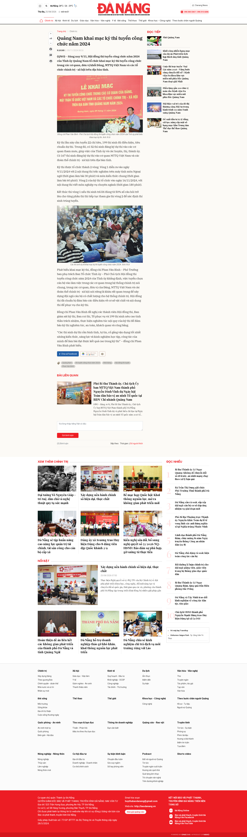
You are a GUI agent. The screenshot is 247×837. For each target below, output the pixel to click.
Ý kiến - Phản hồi (80, 728)
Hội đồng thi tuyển (122, 363)
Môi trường (43, 704)
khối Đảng (107, 363)
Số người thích (136, 443)
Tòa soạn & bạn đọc (83, 722)
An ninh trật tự (44, 728)
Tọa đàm (181, 746)
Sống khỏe (42, 707)
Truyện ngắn (182, 680)
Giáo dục (84, 20)
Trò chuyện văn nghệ (151, 777)
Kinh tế (66, 20)
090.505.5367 (189, 12)
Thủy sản (42, 763)
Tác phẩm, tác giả (185, 683)
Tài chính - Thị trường (117, 687)
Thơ (179, 676)
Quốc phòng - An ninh (49, 722)
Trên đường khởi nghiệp (152, 781)
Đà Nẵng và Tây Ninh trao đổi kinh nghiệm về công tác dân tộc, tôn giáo (191, 600)
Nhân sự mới (43, 691)
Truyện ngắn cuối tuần (152, 766)
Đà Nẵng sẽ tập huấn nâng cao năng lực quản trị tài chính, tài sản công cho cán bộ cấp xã (56, 546)
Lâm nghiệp (43, 766)
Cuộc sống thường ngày (48, 715)
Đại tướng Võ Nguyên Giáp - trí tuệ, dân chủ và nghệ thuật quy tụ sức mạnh (57, 499)
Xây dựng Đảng (44, 676)
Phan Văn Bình (68, 366)
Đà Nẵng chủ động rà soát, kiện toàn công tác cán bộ (192, 554)
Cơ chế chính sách (81, 766)
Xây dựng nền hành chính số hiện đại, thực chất (98, 497)
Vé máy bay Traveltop (179, 631)
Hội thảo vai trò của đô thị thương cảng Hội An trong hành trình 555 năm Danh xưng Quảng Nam (176, 108)
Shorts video (184, 754)
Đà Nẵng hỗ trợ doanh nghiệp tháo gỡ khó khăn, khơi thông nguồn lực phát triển (99, 646)
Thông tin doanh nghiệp (120, 722)
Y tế (114, 20)
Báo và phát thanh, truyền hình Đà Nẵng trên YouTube (190, 822)
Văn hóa (181, 691)
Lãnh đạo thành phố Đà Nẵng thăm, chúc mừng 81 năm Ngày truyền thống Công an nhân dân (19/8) (191, 540)
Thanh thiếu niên (80, 687)
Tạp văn (181, 687)
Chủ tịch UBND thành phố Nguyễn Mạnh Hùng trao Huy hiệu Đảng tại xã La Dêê (191, 615)
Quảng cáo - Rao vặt (153, 722)
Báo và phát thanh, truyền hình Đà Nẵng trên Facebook (190, 816)
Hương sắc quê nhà (151, 770)
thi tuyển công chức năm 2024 (88, 363)
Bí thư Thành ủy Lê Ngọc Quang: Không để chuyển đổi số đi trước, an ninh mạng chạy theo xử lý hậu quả (191, 474)
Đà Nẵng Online (182, 810)
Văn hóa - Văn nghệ (100, 20)
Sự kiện (145, 683)
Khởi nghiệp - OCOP (116, 680)
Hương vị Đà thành (185, 739)
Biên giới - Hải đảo (46, 735)
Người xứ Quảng (184, 707)
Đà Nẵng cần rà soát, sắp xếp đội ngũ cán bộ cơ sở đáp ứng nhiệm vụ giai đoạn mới (191, 505)
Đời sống (121, 20)
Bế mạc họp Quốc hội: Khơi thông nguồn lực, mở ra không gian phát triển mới (142, 499)
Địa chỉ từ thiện (44, 711)
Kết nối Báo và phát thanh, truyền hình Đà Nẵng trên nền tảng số (187, 801)
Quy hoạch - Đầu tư (116, 676)
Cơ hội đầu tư (80, 754)
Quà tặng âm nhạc (150, 774)
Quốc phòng (43, 731)
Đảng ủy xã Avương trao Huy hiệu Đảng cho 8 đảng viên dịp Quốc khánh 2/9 (100, 544)
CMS (186, 835)
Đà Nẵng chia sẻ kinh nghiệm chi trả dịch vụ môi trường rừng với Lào (142, 644)
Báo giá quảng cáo (135, 812)
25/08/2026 (47, 12)
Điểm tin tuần (183, 742)
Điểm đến (146, 680)
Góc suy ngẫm (113, 763)
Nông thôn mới (44, 770)
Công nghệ (147, 704)
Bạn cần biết (112, 728)
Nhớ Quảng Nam (171, 37)
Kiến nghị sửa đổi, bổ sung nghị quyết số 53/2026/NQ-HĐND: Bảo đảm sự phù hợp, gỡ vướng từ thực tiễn (143, 546)
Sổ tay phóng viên (115, 766)
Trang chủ (61, 31)
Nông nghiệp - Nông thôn (51, 754)
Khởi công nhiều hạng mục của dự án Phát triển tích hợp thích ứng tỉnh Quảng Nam (176, 55)
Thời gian (124, 443)
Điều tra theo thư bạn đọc (84, 731)
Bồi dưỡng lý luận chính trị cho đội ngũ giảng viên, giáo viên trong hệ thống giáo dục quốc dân (192, 569)
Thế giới (143, 20)
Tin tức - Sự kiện (184, 728)
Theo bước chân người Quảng (187, 20)
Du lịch (74, 20)
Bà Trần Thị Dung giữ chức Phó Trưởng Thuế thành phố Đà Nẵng (192, 490)
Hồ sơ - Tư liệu (183, 704)
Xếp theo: (114, 443)
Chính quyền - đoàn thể (48, 683)
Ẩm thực (146, 676)
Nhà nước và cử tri (46, 687)
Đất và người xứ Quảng (152, 759)
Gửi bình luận (68, 435)
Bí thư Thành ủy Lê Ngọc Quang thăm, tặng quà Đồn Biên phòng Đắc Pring (192, 585)
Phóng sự (181, 731)
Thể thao (132, 20)
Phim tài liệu (182, 735)
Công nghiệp (113, 683)
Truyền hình (183, 722)
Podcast (146, 754)
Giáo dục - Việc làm (81, 676)
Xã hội (58, 20)
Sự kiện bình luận (116, 754)
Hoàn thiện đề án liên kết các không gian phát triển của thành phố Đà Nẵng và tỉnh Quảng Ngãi (55, 646)
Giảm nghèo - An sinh (82, 683)
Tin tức (145, 763)
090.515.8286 (202, 12)
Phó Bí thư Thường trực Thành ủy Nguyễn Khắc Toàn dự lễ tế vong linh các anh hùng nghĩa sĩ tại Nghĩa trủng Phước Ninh (191, 521)
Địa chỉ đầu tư (79, 759)
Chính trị (49, 20)
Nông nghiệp (43, 759)
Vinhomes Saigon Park (179, 635)
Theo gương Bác (45, 680)
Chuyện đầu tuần (115, 759)
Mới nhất (65, 12)
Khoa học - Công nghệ (159, 20)
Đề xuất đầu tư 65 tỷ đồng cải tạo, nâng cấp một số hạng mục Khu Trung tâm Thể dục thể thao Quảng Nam (176, 125)
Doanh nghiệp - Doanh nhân (85, 763)
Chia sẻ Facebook (69, 354)
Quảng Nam (67, 363)
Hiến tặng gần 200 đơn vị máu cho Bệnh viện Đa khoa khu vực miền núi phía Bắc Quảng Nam (175, 92)
